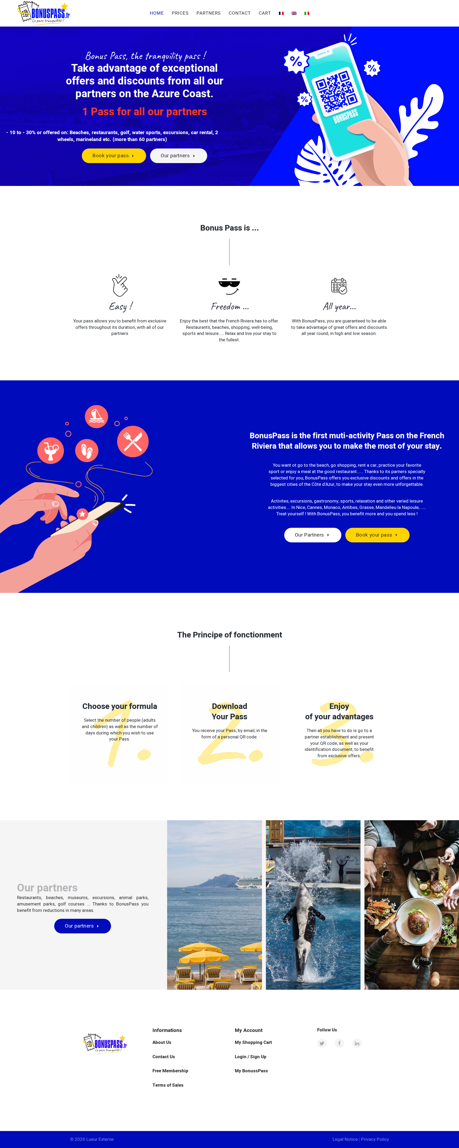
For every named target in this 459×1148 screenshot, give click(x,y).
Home (157, 13)
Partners (209, 13)
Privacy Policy (375, 1139)
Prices (180, 13)
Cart (265, 13)
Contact (240, 13)
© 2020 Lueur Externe (92, 1139)
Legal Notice (345, 1139)
